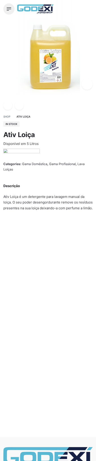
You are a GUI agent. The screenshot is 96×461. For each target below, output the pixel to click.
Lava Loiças (59, 295)
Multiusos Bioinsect (19, 300)
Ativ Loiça (32, 445)
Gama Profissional (62, 164)
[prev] (7, 105)
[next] (19, 105)
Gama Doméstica (37, 449)
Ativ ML (56, 300)
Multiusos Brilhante (17, 295)
